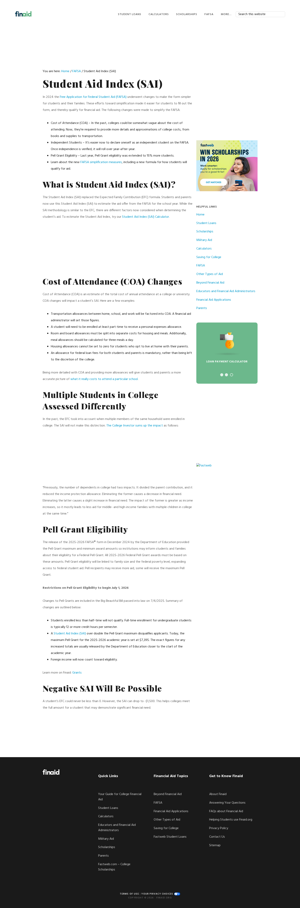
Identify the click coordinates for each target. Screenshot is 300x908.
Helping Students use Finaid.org (230, 819)
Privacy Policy (218, 828)
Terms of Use (129, 894)
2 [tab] (226, 374)
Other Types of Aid (209, 274)
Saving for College (208, 257)
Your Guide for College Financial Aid (119, 797)
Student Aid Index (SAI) (70, 633)
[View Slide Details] (227, 353)
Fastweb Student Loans (170, 837)
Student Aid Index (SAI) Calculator (145, 217)
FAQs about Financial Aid (226, 811)
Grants (77, 672)
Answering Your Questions (227, 802)
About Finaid (218, 794)
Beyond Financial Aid (210, 282)
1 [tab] (221, 374)
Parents (201, 308)
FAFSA (200, 265)
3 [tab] (231, 374)
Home (200, 214)
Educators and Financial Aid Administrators (225, 291)
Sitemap (215, 845)
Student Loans (206, 223)
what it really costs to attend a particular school (104, 379)
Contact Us (217, 837)
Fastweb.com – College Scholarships (114, 867)
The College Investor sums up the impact (134, 425)
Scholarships (204, 231)
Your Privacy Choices (157, 894)
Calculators (204, 248)
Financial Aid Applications (213, 300)
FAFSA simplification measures (101, 162)
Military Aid (204, 240)
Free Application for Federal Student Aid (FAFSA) (93, 97)
